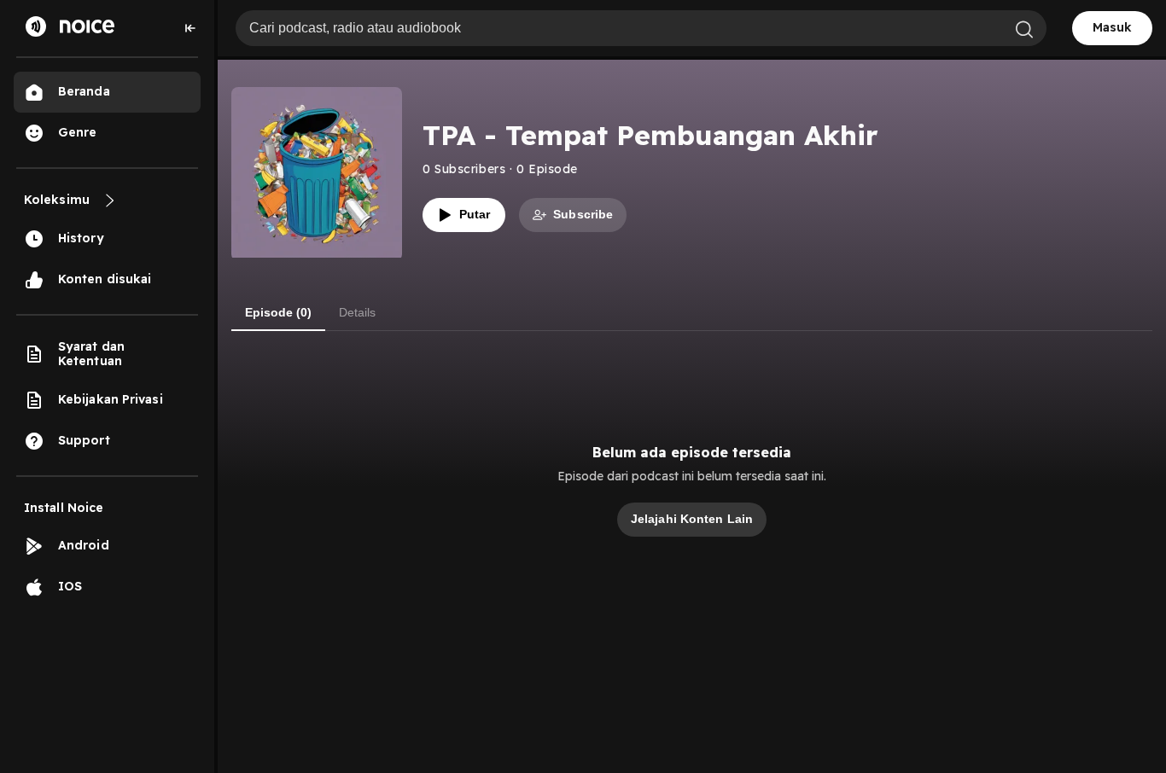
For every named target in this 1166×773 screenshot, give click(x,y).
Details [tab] (357, 312)
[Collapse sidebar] (190, 28)
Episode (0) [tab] (278, 312)
